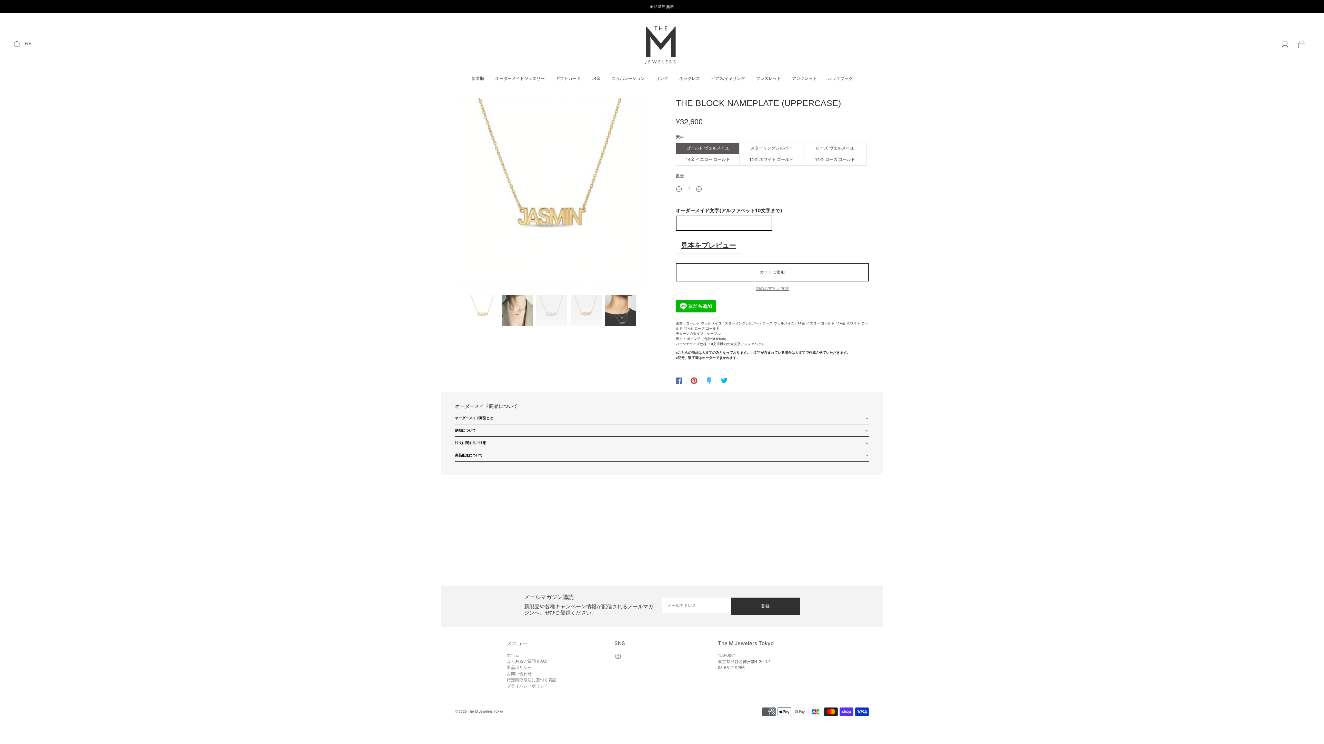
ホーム (513, 655)
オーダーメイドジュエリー (520, 78)
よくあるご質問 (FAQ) (527, 661)
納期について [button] (465, 430)
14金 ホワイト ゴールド (771, 159)
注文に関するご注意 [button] (470, 443)
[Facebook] (679, 380)
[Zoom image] (551, 195)
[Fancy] (709, 380)
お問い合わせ (519, 673)
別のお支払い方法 (772, 288)
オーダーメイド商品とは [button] (474, 418)
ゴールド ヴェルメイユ (707, 148)
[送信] (21, 44)
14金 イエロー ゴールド (708, 159)
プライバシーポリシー (527, 686)
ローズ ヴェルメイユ (835, 148)
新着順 (478, 78)
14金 (596, 78)
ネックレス (689, 78)
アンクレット (804, 78)
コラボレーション (628, 78)
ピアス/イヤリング (728, 78)
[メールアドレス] (696, 605)
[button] (475, 195)
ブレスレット (768, 78)
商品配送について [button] (469, 455)
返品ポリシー (519, 667)
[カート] (1301, 45)
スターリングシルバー (771, 148)
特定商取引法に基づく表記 (531, 679)
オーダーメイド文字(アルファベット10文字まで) (729, 210)
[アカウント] (1285, 45)
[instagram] (617, 656)
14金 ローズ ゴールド (835, 159)
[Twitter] (724, 380)
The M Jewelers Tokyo (485, 711)
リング (662, 78)
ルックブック (840, 78)
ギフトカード (568, 78)
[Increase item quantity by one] (698, 189)
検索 (28, 43)
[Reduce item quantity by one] (678, 189)
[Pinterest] (694, 380)
